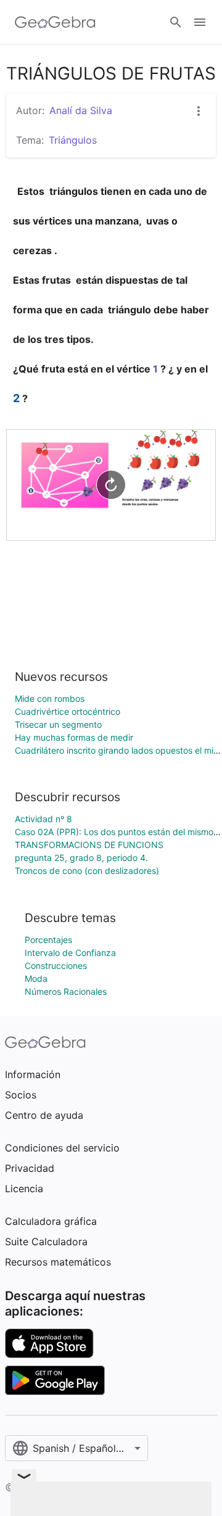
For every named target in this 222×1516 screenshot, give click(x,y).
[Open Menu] (199, 22)
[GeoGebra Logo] (55, 22)
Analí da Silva (80, 110)
